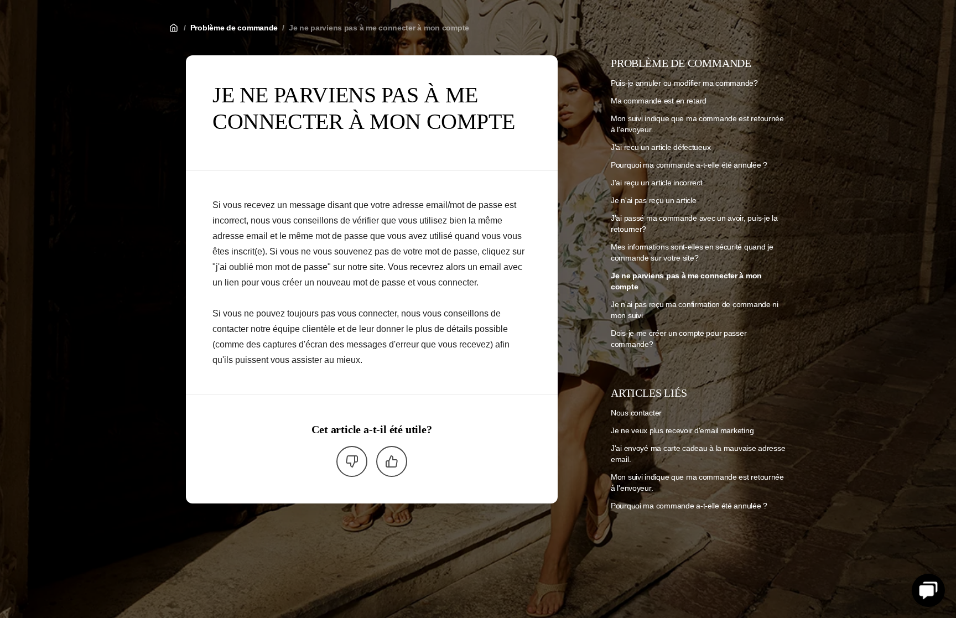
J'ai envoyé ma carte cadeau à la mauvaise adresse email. (698, 454)
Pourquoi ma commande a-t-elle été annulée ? (689, 164)
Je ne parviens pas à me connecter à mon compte (379, 27)
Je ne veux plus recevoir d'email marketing (682, 430)
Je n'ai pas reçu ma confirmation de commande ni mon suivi (694, 310)
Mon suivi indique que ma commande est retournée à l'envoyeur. (697, 124)
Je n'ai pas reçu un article (653, 200)
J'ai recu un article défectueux (660, 147)
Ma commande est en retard (658, 100)
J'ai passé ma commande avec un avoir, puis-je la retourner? (694, 223)
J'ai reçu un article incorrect (657, 182)
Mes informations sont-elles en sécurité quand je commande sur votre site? (692, 252)
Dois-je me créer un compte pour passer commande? (678, 339)
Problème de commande (234, 27)
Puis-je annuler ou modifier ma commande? (684, 83)
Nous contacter (636, 412)
